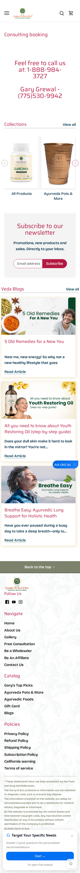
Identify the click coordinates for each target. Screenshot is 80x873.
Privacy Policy (16, 734)
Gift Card (12, 706)
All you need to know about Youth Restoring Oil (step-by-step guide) (37, 428)
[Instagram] (20, 601)
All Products (22, 193)
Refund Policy (16, 740)
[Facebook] (7, 601)
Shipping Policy (17, 747)
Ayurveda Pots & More (24, 692)
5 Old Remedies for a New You (34, 341)
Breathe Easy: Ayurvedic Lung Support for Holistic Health (34, 512)
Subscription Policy (21, 754)
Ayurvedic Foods (18, 699)
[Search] (61, 13)
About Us (12, 630)
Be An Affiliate (16, 658)
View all (69, 124)
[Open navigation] (6, 13)
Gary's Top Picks (18, 685)
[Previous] (4, 163)
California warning (19, 761)
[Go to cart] (71, 13)
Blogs (9, 713)
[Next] (75, 163)
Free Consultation (19, 644)
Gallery (10, 637)
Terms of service (18, 768)
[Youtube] (14, 601)
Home (9, 623)
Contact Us (13, 665)
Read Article (15, 372)
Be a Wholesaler (18, 651)
